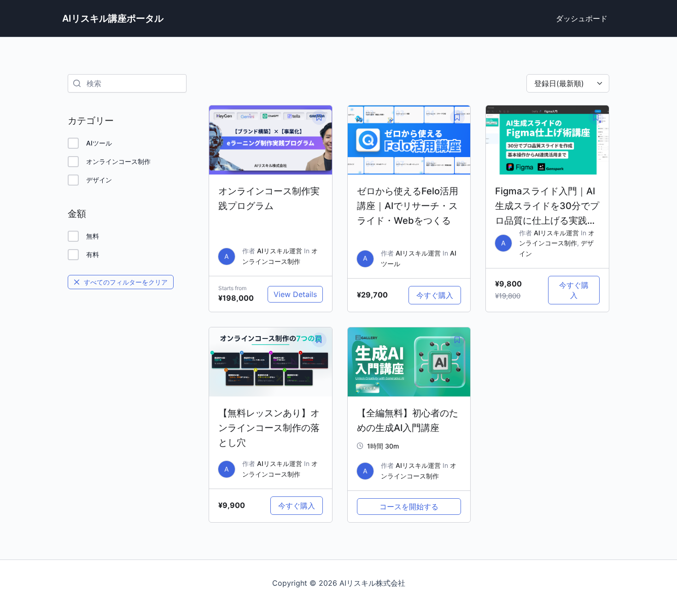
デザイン (99, 180)
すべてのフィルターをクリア (126, 282)
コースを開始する (408, 506)
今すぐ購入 (434, 295)
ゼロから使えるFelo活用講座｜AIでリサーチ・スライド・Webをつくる (407, 206)
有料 (92, 254)
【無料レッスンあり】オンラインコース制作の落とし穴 (269, 428)
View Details (295, 294)
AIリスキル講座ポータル (112, 18)
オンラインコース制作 (118, 161)
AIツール (99, 143)
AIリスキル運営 (279, 251)
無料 (92, 236)
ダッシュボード (581, 18)
